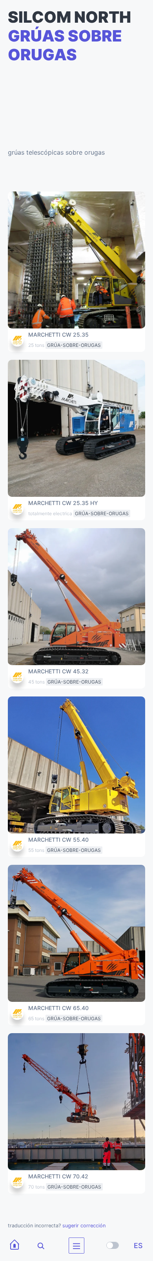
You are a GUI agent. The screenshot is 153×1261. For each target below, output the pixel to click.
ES (138, 1245)
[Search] (36, 1245)
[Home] (14, 1245)
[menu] (76, 1246)
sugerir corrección (84, 1226)
